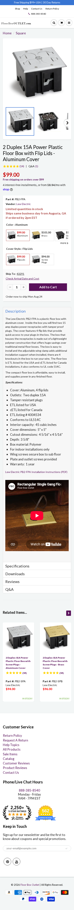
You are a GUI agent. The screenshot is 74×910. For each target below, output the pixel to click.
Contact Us (36, 8)
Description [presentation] (15, 311)
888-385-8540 (38, 13)
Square (21, 33)
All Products (11, 749)
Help (25, 8)
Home (7, 33)
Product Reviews (15, 768)
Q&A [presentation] (9, 589)
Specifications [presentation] (17, 566)
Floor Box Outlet (29, 884)
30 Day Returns (51, 2)
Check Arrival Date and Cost (22, 278)
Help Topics (11, 745)
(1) (33, 166)
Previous (6, 123)
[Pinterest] (7, 861)
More (11, 243)
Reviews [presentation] (12, 581)
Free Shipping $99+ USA (27, 2)
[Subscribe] (66, 848)
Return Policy (52, 8)
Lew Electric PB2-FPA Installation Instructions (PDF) (36, 472)
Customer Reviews (16, 763)
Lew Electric (23, 204)
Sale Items (10, 754)
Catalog (8, 759)
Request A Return (15, 740)
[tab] (37, 311)
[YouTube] (16, 861)
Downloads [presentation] (15, 573)
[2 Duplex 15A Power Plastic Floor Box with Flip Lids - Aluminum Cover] (37, 73)
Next (67, 123)
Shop (17, 8)
